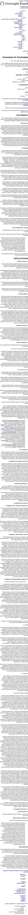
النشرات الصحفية (17, 34)
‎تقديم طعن (25, 51)
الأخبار (20, 31)
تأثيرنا (23, 17)
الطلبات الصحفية (21, 883)
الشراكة (20, 16)
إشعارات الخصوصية (20, 890)
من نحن (23, 10)
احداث (20, 28)
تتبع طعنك (22, 874)
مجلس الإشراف (20, 903)
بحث (23, 38)
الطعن (20, 26)
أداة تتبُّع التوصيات (17, 21)
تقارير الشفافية (18, 23)
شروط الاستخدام (21, 891)
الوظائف (23, 881)
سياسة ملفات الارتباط (19, 893)
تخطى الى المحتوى (23, 0)
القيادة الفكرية (18, 33)
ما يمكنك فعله (21, 24)
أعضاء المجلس (18, 13)
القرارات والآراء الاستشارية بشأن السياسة (11, 19)
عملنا (20, 12)
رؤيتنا (23, 30)
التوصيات (19, 20)
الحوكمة (20, 14)
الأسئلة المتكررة (21, 888)
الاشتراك (23, 875)
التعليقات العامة (18, 27)
